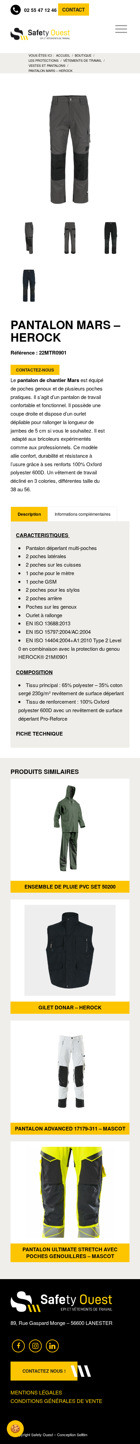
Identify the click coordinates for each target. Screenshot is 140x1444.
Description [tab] (29, 514)
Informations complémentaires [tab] (82, 514)
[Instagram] (35, 1345)
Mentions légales (36, 1392)
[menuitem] (119, 28)
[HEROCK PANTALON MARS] (29, 238)
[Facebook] (18, 1345)
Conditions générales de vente (56, 1400)
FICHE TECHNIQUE (39, 733)
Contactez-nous (35, 370)
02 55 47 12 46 (40, 9)
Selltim (82, 1434)
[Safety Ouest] (40, 34)
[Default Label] (52, 1345)
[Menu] (119, 28)
